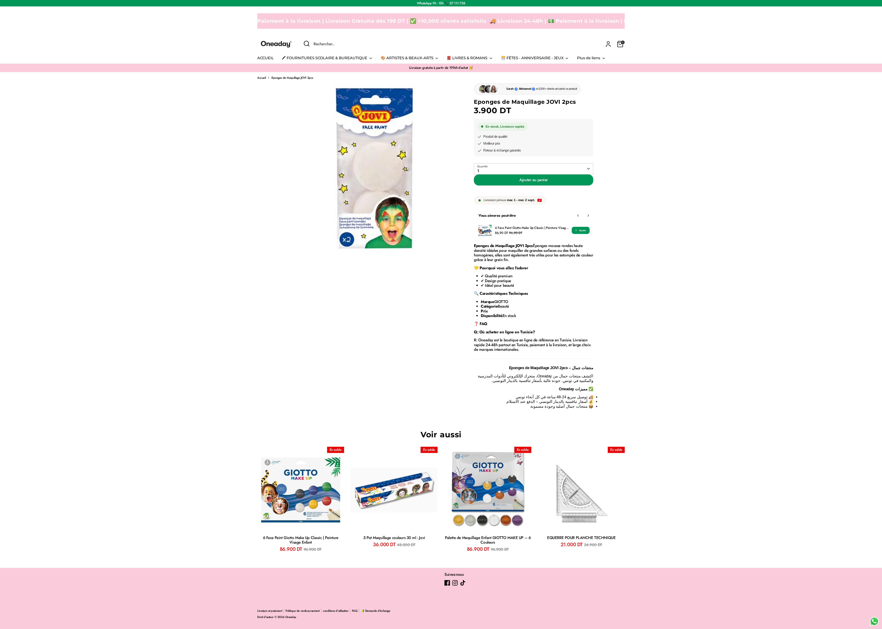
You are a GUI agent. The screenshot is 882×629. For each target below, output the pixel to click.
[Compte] (608, 44)
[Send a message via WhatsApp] (874, 621)
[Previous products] (578, 215)
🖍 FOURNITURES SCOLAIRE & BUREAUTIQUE (325, 58)
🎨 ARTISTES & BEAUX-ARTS (407, 58)
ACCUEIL (265, 58)
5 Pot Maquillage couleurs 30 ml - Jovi (394, 537)
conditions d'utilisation (335, 611)
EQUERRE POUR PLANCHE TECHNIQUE (581, 537)
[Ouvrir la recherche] (306, 43)
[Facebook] (447, 583)
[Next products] (588, 215)
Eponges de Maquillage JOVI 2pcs (292, 77)
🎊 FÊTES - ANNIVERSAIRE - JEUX (533, 58)
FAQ (354, 611)
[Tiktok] (463, 583)
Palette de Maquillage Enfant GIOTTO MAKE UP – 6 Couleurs (488, 540)
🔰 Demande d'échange (375, 611)
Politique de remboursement (302, 611)
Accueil (261, 77)
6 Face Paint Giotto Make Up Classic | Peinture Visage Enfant (532, 227)
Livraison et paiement (269, 611)
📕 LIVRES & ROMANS (467, 58)
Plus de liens (589, 58)
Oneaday (291, 617)
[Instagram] (455, 583)
